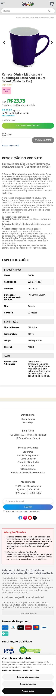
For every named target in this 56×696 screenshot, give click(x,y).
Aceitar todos (28, 691)
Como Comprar (28, 458)
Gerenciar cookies (28, 684)
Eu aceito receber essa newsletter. (23, 511)
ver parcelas (8, 115)
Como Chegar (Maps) (29, 438)
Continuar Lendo (28, 613)
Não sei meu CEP (9, 145)
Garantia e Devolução (28, 462)
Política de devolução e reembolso (28, 472)
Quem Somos (28, 419)
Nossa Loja (28, 422)
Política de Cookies (31, 671)
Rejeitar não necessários (28, 677)
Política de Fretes (28, 468)
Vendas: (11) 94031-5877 (29, 493)
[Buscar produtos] (49, 10)
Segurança (28, 451)
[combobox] (28, 10)
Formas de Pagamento (28, 455)
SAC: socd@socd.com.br (29, 486)
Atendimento (28, 465)
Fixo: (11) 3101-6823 (29, 489)
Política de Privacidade (11, 671)
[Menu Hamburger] (3, 3)
